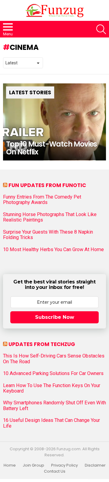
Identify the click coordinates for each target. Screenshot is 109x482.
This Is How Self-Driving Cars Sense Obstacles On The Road (53, 358)
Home (10, 465)
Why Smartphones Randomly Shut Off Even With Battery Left (54, 405)
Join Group (33, 465)
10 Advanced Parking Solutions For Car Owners (53, 373)
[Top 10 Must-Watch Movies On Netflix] (54, 121)
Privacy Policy (64, 465)
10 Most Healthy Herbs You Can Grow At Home (53, 249)
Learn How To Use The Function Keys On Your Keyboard (51, 388)
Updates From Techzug (41, 344)
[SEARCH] (101, 29)
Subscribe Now (54, 317)
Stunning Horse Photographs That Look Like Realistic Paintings (50, 217)
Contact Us (54, 471)
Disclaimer (95, 465)
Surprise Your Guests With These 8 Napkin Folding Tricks (48, 234)
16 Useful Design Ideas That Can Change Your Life (51, 423)
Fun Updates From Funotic (47, 185)
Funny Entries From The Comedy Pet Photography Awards (42, 199)
